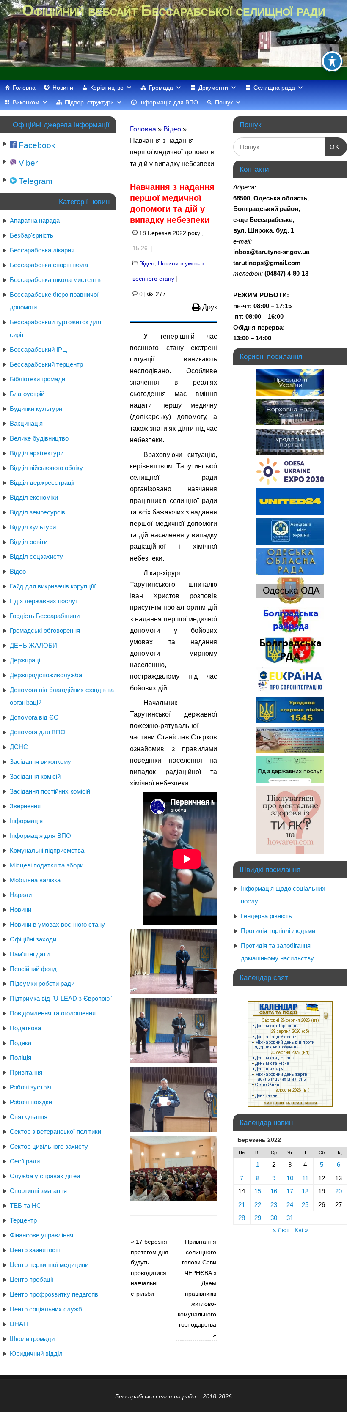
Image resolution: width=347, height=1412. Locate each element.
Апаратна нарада (35, 220)
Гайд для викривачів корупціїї (53, 586)
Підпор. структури (89, 102)
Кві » (301, 1230)
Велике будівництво (39, 438)
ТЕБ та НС (25, 1205)
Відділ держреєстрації (42, 482)
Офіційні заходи (33, 939)
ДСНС (19, 746)
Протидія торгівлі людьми (278, 930)
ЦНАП (19, 1323)
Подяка (20, 1042)
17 (289, 1191)
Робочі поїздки (31, 1102)
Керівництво (107, 87)
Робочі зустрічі (31, 1087)
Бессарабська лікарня (42, 250)
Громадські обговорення (45, 630)
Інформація (26, 820)
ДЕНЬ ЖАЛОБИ (33, 645)
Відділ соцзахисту (36, 556)
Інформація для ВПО (168, 102)
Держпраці (25, 660)
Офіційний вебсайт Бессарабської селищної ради (173, 10)
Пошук (224, 102)
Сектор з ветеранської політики (55, 1131)
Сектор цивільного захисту (49, 1146)
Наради (21, 894)
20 (338, 1191)
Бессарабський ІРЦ (38, 349)
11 (305, 1178)
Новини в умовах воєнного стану (57, 924)
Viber (27, 163)
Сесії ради (25, 1161)
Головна (24, 87)
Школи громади (32, 1338)
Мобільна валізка (35, 880)
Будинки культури (36, 408)
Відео (172, 129)
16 (273, 1191)
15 (257, 1191)
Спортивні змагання (38, 1190)
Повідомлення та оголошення (53, 1013)
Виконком (26, 102)
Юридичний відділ (36, 1353)
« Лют (281, 1230)
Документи (213, 87)
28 (241, 1217)
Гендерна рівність (266, 915)
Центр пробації (31, 1279)
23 (273, 1204)
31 (289, 1217)
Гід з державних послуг (43, 601)
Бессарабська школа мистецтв (55, 279)
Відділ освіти (28, 541)
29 (257, 1217)
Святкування (28, 1116)
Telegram (34, 181)
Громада (161, 87)
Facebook (36, 145)
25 (305, 1204)
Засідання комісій (35, 776)
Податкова (25, 1028)
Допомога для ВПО (38, 732)
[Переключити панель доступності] (332, 61)
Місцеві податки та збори (46, 865)
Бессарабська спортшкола (49, 264)
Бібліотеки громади (37, 379)
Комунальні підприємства (47, 850)
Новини (62, 87)
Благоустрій (27, 393)
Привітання (26, 1072)
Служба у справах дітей (45, 1175)
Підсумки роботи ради (42, 983)
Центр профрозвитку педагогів (54, 1294)
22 (257, 1204)
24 (289, 1204)
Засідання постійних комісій (50, 791)
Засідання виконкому (40, 761)
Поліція (20, 1057)
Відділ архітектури (36, 453)
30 (273, 1217)
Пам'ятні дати (30, 954)
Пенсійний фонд (33, 968)
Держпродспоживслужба (46, 675)
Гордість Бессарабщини (45, 615)
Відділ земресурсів (37, 512)
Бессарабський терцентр (46, 364)
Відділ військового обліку (46, 467)
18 (305, 1191)
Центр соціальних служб (46, 1309)
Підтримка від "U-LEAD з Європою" (61, 998)
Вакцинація (26, 423)
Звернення (25, 806)
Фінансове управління (41, 1235)
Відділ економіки (34, 497)
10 (289, 1178)
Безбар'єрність (31, 235)
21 (241, 1204)
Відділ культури (33, 527)
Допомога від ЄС (34, 717)
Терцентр (23, 1220)
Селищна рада (274, 87)
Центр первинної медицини (49, 1264)
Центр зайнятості (35, 1249)
